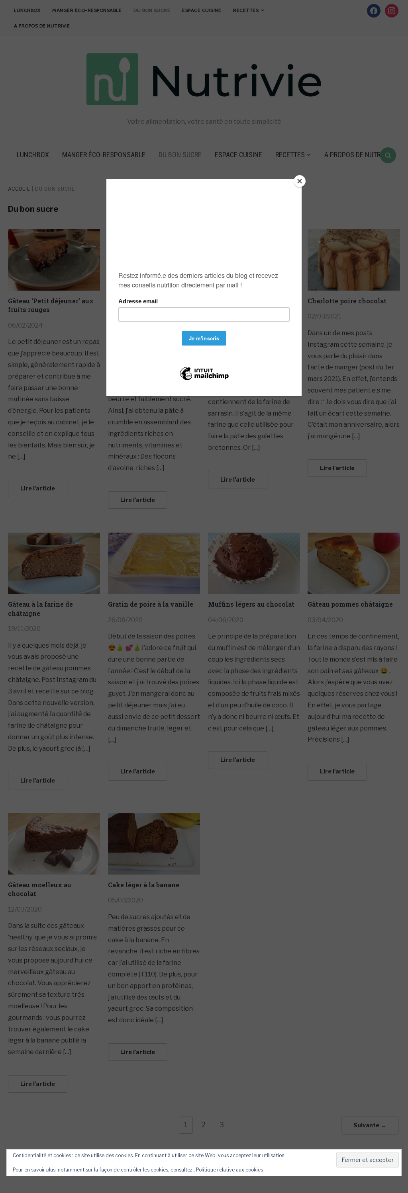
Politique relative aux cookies (229, 1170)
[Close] (300, 181)
